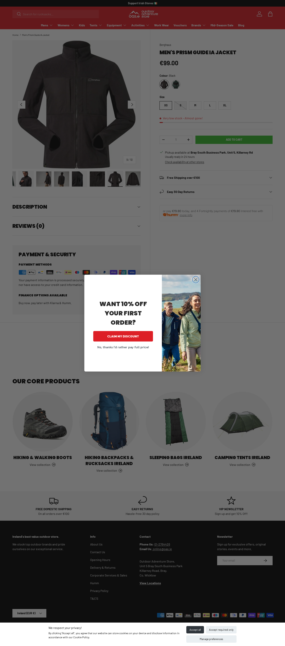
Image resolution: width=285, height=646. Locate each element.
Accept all (195, 629)
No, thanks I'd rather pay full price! (123, 347)
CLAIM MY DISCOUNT (123, 336)
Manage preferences (211, 639)
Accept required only (221, 629)
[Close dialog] (195, 279)
